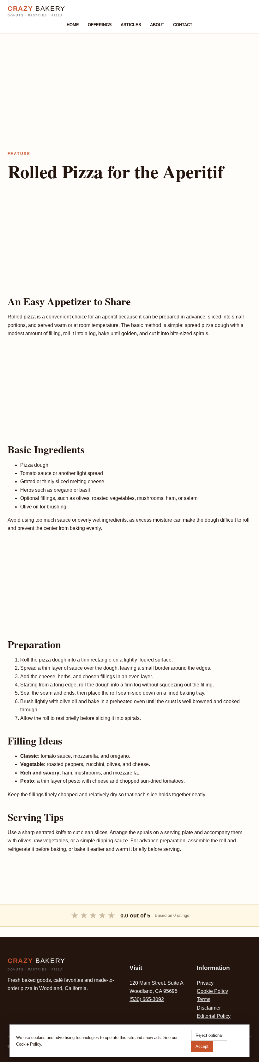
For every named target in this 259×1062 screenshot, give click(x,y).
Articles (131, 24)
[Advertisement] (129, 77)
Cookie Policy (212, 991)
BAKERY (36, 11)
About (157, 24)
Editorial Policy (214, 1016)
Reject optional (209, 1035)
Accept (202, 1046)
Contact (182, 24)
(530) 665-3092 (147, 999)
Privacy (205, 983)
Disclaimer (209, 1008)
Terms (203, 999)
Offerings (100, 24)
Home (73, 24)
